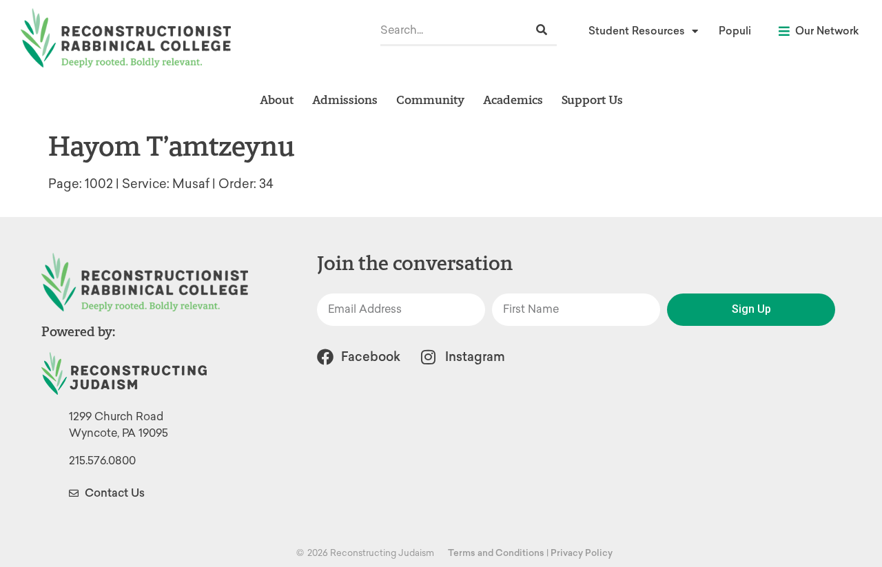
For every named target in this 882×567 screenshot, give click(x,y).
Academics (513, 99)
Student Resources (636, 31)
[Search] (541, 30)
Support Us (592, 99)
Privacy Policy (582, 553)
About (277, 99)
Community (430, 99)
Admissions (345, 99)
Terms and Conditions (496, 553)
